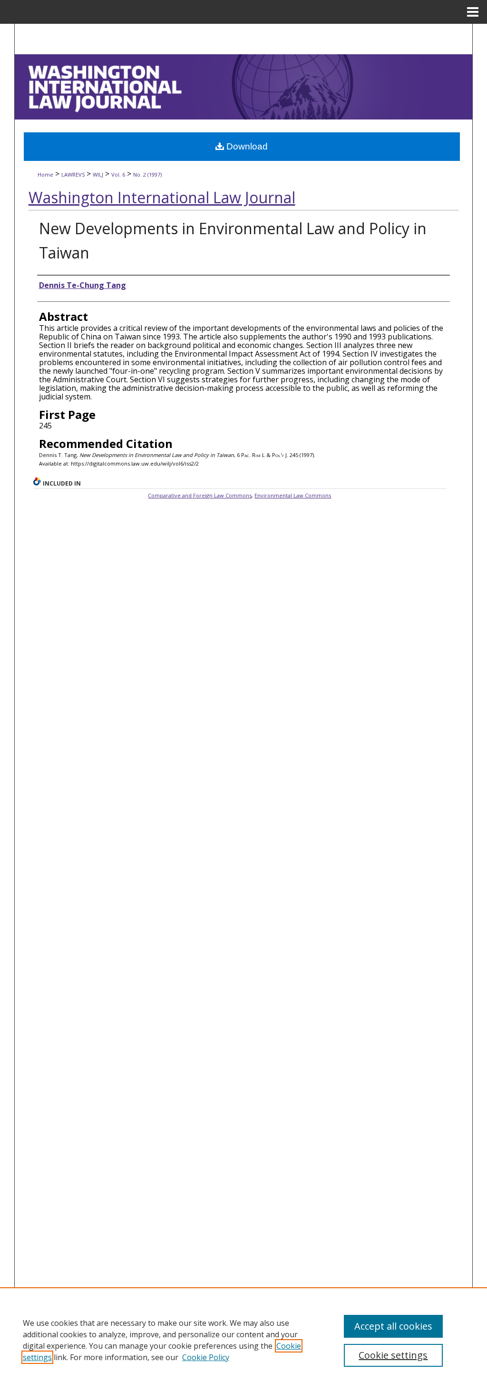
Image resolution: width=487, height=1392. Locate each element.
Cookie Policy (205, 1357)
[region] (243, 1339)
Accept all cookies (393, 1326)
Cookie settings (393, 1355)
